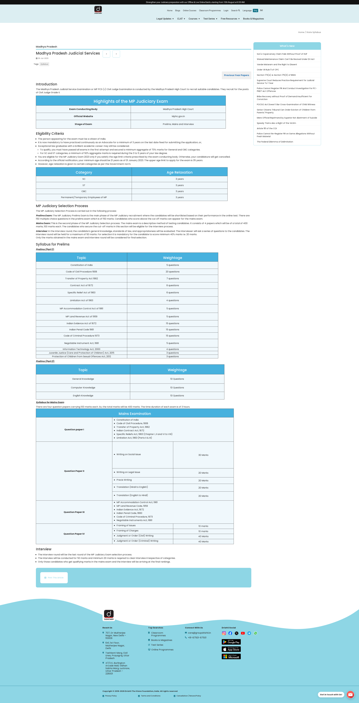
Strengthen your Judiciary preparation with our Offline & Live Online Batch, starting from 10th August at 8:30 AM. (177, 2)
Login (226, 10)
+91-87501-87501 (197, 637)
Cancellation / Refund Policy (189, 696)
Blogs (177, 10)
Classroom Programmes (210, 10)
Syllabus (44, 64)
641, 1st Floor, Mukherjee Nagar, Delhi (115, 645)
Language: (253, 10)
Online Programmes (162, 649)
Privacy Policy (111, 696)
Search (234, 10)
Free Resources (229, 18)
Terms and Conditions (150, 696)
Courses (193, 18)
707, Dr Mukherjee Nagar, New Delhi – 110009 (115, 635)
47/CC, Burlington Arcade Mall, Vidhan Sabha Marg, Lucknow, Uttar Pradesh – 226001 (117, 668)
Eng (255, 10)
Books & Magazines (253, 18)
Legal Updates (164, 18)
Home (169, 10)
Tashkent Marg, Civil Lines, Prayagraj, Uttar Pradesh (117, 656)
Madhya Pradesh (46, 46)
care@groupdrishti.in (199, 632)
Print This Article (55, 577)
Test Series (209, 18)
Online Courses (189, 10)
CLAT (180, 18)
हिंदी (261, 10)
